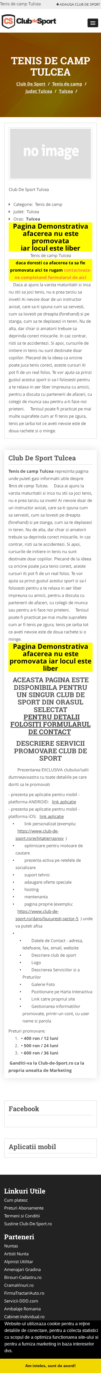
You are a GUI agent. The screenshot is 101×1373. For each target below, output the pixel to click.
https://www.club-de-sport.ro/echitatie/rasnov (39, 834)
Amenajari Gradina (22, 1269)
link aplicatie (64, 801)
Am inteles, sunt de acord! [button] (50, 1365)
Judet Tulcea (39, 91)
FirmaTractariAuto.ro (24, 1292)
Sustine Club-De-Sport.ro (28, 1223)
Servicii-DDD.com (21, 1300)
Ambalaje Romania (22, 1308)
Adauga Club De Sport (79, 4)
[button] (93, 23)
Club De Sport (30, 84)
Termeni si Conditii (22, 1215)
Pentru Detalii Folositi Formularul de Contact (50, 724)
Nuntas (11, 1245)
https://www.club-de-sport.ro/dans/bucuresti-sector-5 (47, 914)
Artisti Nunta (16, 1253)
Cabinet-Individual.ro (24, 1316)
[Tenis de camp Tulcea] (50, 153)
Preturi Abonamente (23, 1207)
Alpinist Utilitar (18, 1261)
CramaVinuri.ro (19, 1285)
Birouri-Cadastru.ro (23, 1277)
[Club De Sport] (37, 20)
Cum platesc (16, 1199)
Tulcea (66, 91)
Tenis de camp (67, 84)
